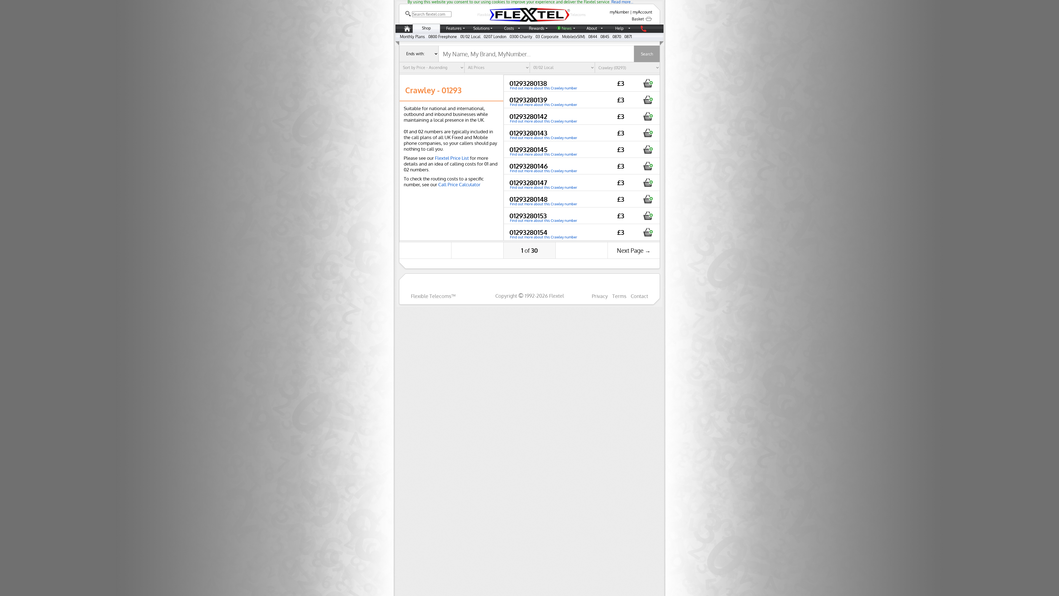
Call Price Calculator (459, 184)
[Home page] (407, 31)
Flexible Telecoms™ (433, 296)
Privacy (600, 296)
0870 (617, 36)
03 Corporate (547, 36)
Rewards (536, 28)
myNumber (619, 12)
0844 (592, 36)
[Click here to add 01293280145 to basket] (648, 149)
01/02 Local (470, 36)
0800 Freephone (442, 36)
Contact (639, 296)
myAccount (642, 12)
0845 (604, 36)
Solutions (481, 28)
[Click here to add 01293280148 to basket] (648, 199)
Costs (509, 28)
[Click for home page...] (529, 22)
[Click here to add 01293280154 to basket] (648, 232)
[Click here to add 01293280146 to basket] (648, 166)
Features (454, 28)
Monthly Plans (412, 36)
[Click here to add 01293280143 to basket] (648, 133)
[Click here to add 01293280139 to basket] (648, 100)
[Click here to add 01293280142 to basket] (648, 116)
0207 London (495, 36)
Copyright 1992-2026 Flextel (529, 295)
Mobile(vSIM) (573, 36)
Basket (638, 19)
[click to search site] (408, 14)
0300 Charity (521, 36)
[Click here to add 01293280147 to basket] (648, 182)
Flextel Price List (452, 158)
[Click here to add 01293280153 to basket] (648, 215)
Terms (619, 296)
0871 (628, 36)
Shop (426, 28)
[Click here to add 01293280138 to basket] (648, 83)
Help (619, 28)
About (592, 28)
